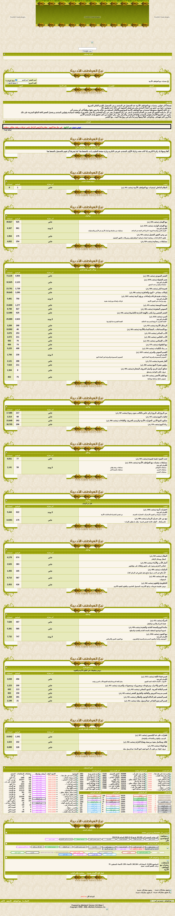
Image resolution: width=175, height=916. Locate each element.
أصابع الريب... (161, 789)
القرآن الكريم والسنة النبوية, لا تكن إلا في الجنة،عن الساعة (149, 231)
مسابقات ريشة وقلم (117, 467)
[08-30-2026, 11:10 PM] (23, 847)
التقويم (21, 86)
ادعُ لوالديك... (68, 790)
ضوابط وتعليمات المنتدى (88, 181)
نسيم (142, 866)
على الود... (69, 782)
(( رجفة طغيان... (160, 776)
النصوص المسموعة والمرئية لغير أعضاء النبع (109, 357)
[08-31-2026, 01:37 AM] (123, 847)
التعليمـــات (111, 86)
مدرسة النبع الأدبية (88, 667)
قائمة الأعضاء (62, 86)
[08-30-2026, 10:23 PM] (109, 847)
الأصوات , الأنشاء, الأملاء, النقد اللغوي (155, 681)
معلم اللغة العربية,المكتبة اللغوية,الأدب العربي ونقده (107, 681)
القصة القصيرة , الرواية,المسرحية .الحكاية (154, 321)
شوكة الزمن (162, 785)
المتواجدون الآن (165, 832)
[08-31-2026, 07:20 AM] (123, 849)
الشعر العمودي (114, 774)
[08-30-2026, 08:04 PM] (94, 849)
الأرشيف (9, 901)
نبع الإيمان (88, 215)
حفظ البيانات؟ (10, 81)
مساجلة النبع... (136, 789)
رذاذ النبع (116, 779)
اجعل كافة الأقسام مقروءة (95, 873)
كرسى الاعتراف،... (67, 801)
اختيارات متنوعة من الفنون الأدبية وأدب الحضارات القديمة (149, 514)
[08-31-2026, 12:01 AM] (37, 847)
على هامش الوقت (67, 803)
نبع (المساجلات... (113, 784)
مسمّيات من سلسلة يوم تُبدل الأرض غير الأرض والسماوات (105, 231)
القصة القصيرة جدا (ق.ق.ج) (115, 321)
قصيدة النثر (115, 783)
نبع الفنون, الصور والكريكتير (114, 639)
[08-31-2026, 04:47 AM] (151, 849)
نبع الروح (88, 407)
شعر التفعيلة (115, 781)
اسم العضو (32, 80)
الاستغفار (70, 786)
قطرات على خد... (113, 786)
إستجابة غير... (68, 805)
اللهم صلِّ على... (135, 787)
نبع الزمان (88, 500)
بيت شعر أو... (136, 774)
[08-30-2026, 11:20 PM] (109, 849)
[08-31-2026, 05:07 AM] (151, 847)
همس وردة (137, 777)
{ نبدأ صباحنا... (68, 797)
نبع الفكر (88, 550)
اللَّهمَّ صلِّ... (91, 785)
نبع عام (13, 775)
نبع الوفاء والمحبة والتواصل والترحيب (88, 729)
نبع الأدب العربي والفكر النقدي (88, 269)
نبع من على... (11, 780)
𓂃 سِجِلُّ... (162, 788)
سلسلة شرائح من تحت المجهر (157, 284)
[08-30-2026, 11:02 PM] (137, 849)
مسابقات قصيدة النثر (116, 470)
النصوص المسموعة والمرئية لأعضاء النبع (154, 357)
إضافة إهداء (7, 130)
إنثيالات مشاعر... (113, 777)
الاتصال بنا (25, 901)
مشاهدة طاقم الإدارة (77, 873)
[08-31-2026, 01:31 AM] (80, 847)
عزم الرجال (162, 781)
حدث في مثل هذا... (159, 774)
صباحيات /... (69, 784)
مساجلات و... (91, 787)
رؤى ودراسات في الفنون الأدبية (157, 301)
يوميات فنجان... (68, 778)
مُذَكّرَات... (92, 781)
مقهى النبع (137, 776)
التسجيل (151, 86)
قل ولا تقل (137, 781)
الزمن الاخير (162, 783)
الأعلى (3, 901)
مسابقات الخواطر (161, 467)
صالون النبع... (11, 801)
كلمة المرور (32, 83)
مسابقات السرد (161, 470)
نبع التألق (88, 452)
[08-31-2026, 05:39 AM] (51, 847)
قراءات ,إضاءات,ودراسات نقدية (113, 301)
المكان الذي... (161, 779)
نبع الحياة (88, 614)
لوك (164, 777)
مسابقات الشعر (161, 472)
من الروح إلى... (114, 788)
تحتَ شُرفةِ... (68, 799)
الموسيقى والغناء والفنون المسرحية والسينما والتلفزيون (149, 639)
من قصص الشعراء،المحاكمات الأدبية (112, 514)
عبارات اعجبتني (136, 785)
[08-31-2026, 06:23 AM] (94, 847)
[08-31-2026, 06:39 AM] (137, 847)
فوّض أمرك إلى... (67, 794)
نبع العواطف (17, 901)
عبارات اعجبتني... (67, 780)
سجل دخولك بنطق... (134, 779)
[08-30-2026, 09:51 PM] (66, 847)
